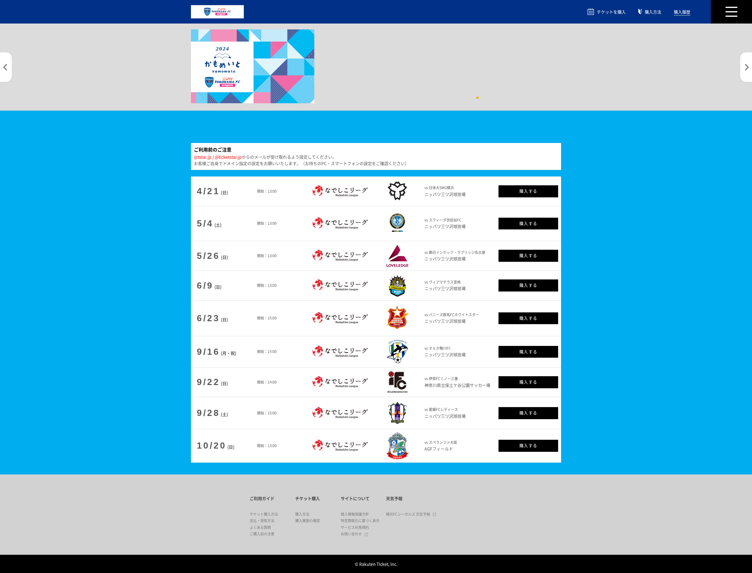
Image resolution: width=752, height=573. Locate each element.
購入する (528, 191)
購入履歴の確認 (307, 520)
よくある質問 (260, 527)
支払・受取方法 (262, 520)
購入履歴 (682, 12)
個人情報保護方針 (355, 514)
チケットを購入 (611, 12)
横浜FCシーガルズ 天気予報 (408, 514)
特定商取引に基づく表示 (360, 520)
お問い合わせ (351, 534)
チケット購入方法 (264, 514)
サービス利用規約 (355, 527)
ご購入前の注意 (262, 534)
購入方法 (653, 12)
